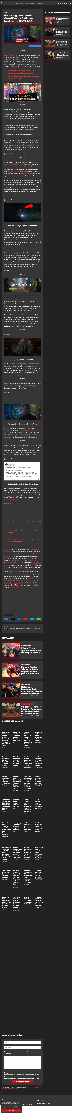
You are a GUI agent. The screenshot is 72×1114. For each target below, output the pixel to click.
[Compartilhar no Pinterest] (25, 619)
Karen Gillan (8, 583)
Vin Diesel (23, 580)
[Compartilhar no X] (13, 619)
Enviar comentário (22, 964)
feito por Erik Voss (14, 171)
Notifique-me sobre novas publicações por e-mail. (22, 960)
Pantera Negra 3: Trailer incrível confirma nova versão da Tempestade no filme (62, 55)
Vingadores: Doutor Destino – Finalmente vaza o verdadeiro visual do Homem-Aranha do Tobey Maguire (31, 712)
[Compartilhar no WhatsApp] (38, 619)
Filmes (21, 3)
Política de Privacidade (43, 985)
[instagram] (60, 3)
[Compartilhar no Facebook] (6, 619)
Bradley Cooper (33, 580)
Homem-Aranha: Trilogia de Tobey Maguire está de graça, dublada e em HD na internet (31, 671)
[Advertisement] (22, 601)
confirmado (32, 560)
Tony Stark (14, 560)
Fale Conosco (40, 3)
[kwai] (66, 3)
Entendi (11, 1110)
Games (32, 3)
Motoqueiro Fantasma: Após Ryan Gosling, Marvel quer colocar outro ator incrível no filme (31, 691)
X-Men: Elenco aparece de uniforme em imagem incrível (31, 650)
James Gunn (19, 571)
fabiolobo (68, 995)
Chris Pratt (31, 578)
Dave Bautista (14, 580)
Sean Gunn (17, 583)
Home (17, 3)
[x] (62, 3)
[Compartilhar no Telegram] (32, 619)
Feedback (39, 988)
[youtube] (58, 3)
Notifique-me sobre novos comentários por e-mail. (22, 956)
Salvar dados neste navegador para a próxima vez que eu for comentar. (22, 934)
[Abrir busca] (70, 3)
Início (6, 12)
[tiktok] (64, 3)
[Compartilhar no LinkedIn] (19, 619)
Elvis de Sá (12, 627)
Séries (26, 3)
